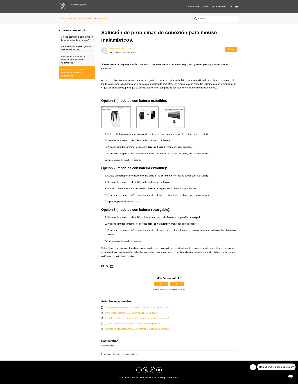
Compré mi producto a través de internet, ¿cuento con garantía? (137, 329)
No (177, 284)
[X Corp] (107, 266)
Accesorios (102, 19)
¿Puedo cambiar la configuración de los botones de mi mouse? (77, 38)
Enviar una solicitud (198, 6)
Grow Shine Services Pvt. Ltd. (142, 377)
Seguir (231, 49)
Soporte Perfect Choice (121, 48)
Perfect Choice (65, 19)
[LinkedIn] (111, 266)
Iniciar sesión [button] (218, 6)
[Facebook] (102, 266)
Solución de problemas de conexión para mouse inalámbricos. (73, 72)
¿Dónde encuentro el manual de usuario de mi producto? (133, 323)
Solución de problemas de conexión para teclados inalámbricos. (73, 59)
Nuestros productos (85, 19)
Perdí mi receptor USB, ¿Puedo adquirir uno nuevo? (76, 48)
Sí (161, 284)
